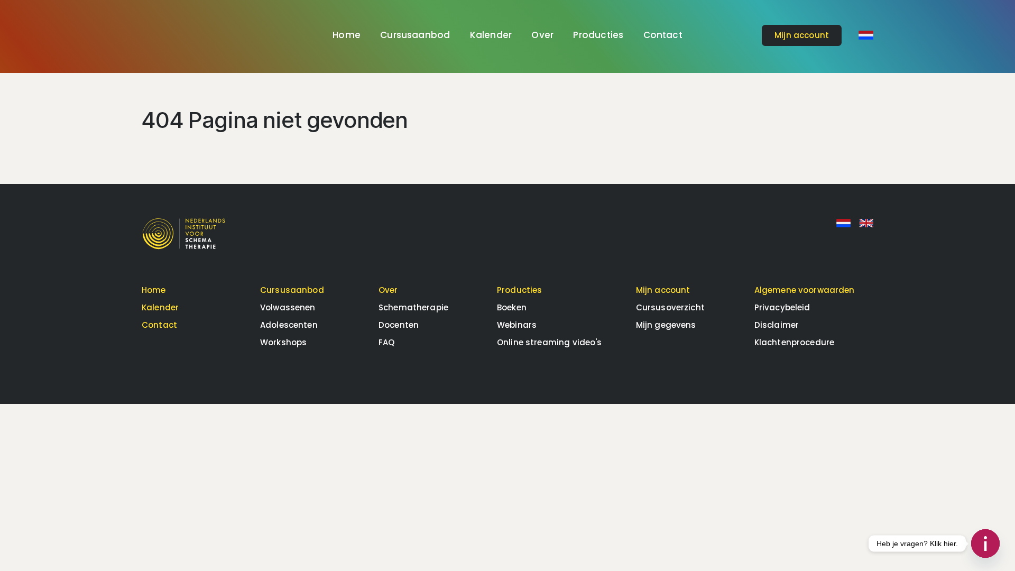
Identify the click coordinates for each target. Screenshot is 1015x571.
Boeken (512, 307)
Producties (598, 35)
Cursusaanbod (415, 35)
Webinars (517, 324)
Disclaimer (776, 324)
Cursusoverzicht (670, 307)
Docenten (399, 324)
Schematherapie (413, 307)
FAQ (386, 342)
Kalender (491, 35)
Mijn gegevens (666, 324)
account (801, 35)
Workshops (283, 342)
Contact (662, 35)
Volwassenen (288, 307)
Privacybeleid (782, 307)
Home (347, 35)
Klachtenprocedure (794, 342)
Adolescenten (289, 324)
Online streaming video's (549, 342)
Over (542, 35)
